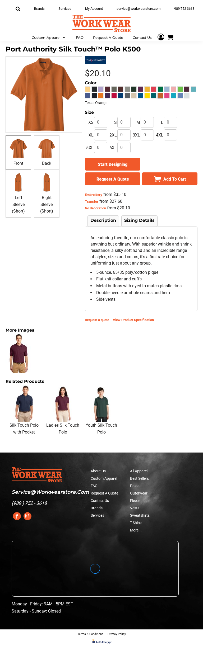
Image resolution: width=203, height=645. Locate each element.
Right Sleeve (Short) (46, 204)
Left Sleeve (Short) (18, 204)
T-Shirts (136, 523)
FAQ (94, 486)
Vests (134, 508)
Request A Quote (104, 493)
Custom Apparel (104, 478)
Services (64, 9)
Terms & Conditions (90, 634)
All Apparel (138, 471)
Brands (39, 9)
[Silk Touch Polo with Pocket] (24, 403)
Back (46, 163)
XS (91, 122)
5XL (90, 147)
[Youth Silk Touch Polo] (101, 403)
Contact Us (100, 500)
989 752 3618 (184, 9)
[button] (49, 37)
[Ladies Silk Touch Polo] (62, 403)
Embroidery (93, 195)
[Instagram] (27, 516)
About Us (98, 471)
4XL (159, 135)
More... (136, 530)
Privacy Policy (117, 634)
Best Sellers (139, 478)
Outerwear (138, 493)
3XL (136, 135)
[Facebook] (17, 516)
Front (18, 163)
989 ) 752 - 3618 (30, 503)
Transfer (91, 202)
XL (91, 135)
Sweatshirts (140, 515)
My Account (94, 9)
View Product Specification (133, 320)
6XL (113, 147)
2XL (113, 135)
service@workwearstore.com (138, 9)
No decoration (95, 208)
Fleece (135, 500)
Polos (134, 486)
